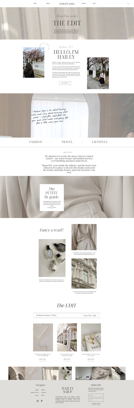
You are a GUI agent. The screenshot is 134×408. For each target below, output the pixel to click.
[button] (67, 4)
